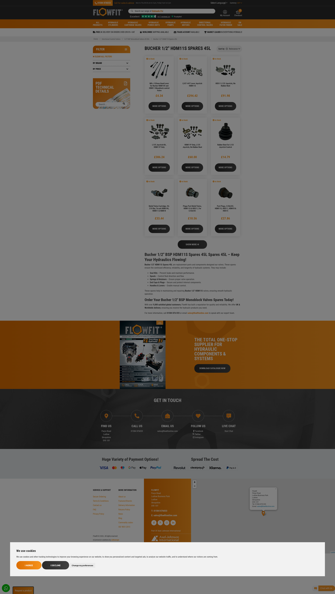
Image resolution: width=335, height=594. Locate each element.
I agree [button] (29, 565)
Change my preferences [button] (82, 565)
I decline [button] (56, 565)
